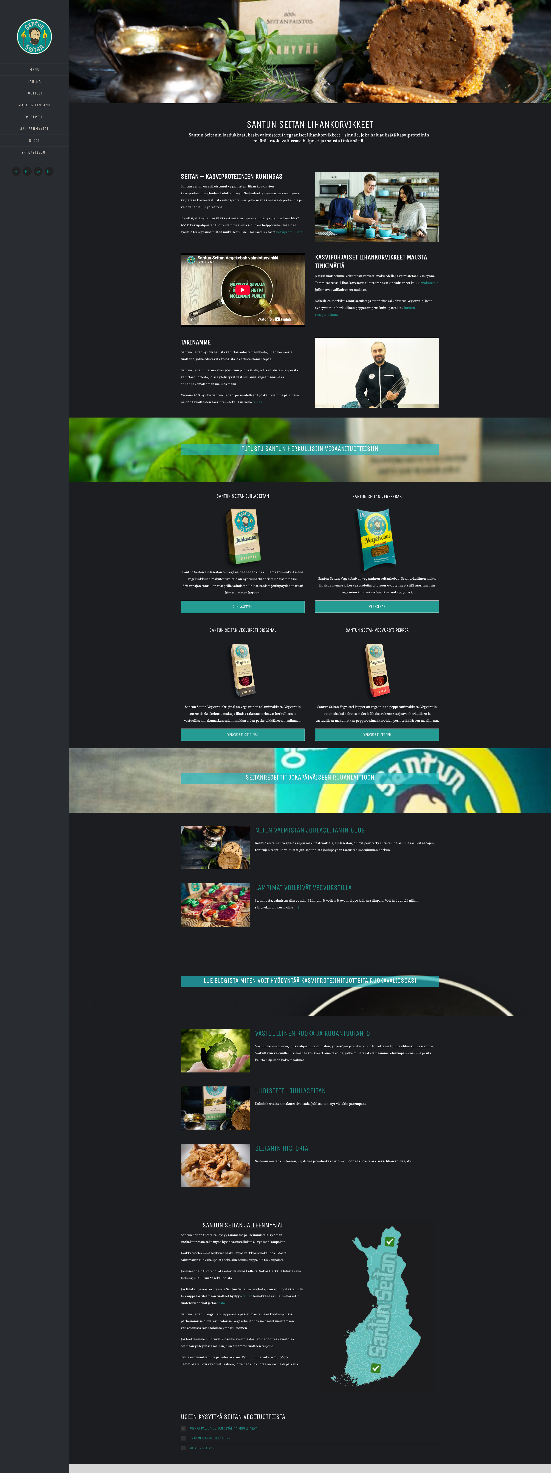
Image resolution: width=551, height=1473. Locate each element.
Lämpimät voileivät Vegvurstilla (303, 887)
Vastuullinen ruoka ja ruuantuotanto (312, 1033)
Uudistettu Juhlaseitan (290, 1090)
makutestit (429, 283)
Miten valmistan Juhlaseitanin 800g (310, 830)
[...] (296, 907)
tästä (221, 1303)
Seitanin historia (281, 1148)
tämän (247, 1296)
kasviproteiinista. (289, 232)
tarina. (258, 402)
